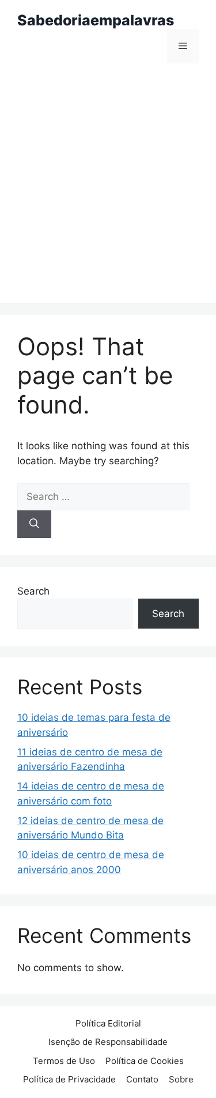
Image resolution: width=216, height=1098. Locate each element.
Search (33, 591)
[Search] (34, 524)
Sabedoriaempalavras (95, 20)
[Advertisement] (108, 189)
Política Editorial (108, 1023)
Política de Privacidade (69, 1079)
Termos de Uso (64, 1060)
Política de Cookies (144, 1060)
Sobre (181, 1079)
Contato (142, 1079)
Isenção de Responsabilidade (108, 1041)
